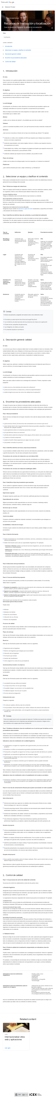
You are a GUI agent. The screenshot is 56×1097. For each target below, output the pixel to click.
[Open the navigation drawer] (2, 7)
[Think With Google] (7, 2)
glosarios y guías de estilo (26, 208)
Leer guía (7, 1048)
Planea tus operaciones (12, 18)
